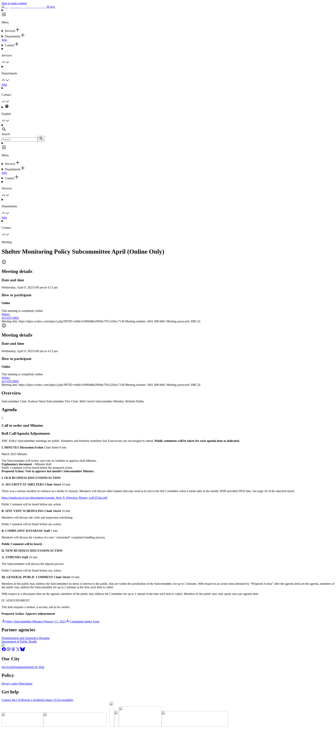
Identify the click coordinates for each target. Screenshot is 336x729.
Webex (6, 314)
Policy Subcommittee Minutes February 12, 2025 (35, 621)
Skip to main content (14, 3)
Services (7, 667)
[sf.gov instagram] (8, 650)
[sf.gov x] (18, 650)
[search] (41, 139)
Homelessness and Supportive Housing (26, 638)
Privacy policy (10, 683)
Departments (19, 667)
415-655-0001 (10, 317)
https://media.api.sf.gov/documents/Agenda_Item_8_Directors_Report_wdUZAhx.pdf (54, 497)
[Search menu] (168, 127)
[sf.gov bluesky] (22, 650)
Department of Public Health (19, 641)
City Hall (38, 667)
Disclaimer (25, 683)
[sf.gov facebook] (4, 650)
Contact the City (12, 700)
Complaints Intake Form (84, 621)
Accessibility (66, 700)
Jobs (4, 39)
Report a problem (32, 700)
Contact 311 (50, 700)
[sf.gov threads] (13, 650)
